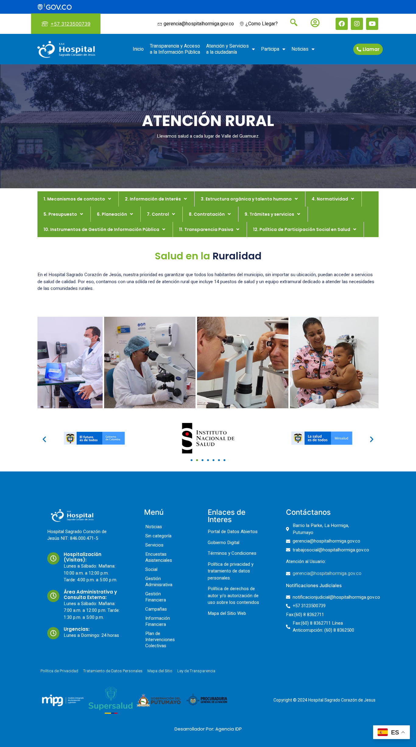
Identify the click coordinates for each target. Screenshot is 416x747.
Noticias (299, 49)
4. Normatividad (330, 199)
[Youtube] (372, 24)
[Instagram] (357, 24)
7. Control (158, 214)
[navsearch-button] (291, 23)
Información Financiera (157, 621)
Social (151, 569)
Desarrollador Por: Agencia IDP (208, 729)
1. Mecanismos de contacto (74, 199)
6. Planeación (112, 214)
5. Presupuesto (60, 214)
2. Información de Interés (153, 199)
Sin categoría (158, 535)
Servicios (154, 545)
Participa (270, 49)
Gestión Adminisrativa (158, 581)
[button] (44, 439)
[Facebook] (342, 24)
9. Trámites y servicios (269, 214)
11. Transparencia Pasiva (206, 229)
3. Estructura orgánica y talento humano (246, 199)
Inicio (138, 49)
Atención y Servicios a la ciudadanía (227, 49)
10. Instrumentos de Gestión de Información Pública (101, 229)
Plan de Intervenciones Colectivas (160, 639)
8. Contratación (207, 214)
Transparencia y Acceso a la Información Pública (175, 49)
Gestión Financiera (155, 596)
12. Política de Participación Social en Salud (301, 229)
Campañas (156, 609)
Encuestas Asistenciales (158, 557)
